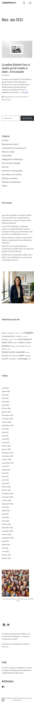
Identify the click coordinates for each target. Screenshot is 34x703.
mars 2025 (5, 442)
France (21, 342)
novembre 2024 (7, 456)
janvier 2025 (6, 449)
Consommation (8, 336)
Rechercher (27, 118)
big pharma (10, 333)
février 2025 (6, 446)
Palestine (28, 352)
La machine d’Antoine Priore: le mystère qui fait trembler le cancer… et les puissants (16, 68)
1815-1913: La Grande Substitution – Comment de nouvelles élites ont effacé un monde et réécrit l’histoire (18, 248)
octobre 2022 (6, 534)
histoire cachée (15, 346)
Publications (18, 673)
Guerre (28, 343)
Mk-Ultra (4, 349)
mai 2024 (5, 477)
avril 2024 (5, 480)
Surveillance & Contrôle (11, 174)
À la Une (5, 140)
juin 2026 (5, 395)
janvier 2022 (6, 558)
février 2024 (6, 487)
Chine (21, 333)
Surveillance (13, 359)
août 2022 (5, 541)
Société (5, 359)
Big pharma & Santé (11, 97)
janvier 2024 (6, 490)
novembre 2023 (7, 497)
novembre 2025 (7, 419)
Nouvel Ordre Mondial (11, 163)
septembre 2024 (8, 463)
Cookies (6, 670)
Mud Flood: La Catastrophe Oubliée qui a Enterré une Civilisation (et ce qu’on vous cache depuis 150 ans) (17, 257)
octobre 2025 (6, 422)
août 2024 (5, 466)
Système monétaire (10, 178)
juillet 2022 (6, 545)
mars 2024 (5, 483)
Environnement (25, 339)
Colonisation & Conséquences (14, 148)
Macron (28, 346)
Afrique (4, 333)
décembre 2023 (7, 494)
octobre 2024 (6, 460)
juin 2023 (5, 514)
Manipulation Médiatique (12, 159)
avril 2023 (5, 517)
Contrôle (18, 336)
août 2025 (5, 429)
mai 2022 (5, 548)
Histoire (6, 346)
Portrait (5, 167)
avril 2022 (5, 551)
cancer (17, 333)
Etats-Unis (7, 342)
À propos (12, 668)
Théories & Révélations (11, 182)
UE (29, 359)
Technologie (22, 359)
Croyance (24, 336)
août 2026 (5, 388)
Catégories (21, 668)
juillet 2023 (6, 511)
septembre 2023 (8, 504)
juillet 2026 (6, 391)
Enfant (15, 339)
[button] (24, 3)
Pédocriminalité (13, 356)
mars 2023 (5, 521)
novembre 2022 (7, 531)
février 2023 (6, 524)
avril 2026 (5, 402)
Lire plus (24, 92)
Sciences (28, 356)
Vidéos (4, 186)
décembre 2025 (7, 415)
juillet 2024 (6, 470)
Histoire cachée (8, 152)
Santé (21, 355)
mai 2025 (5, 436)
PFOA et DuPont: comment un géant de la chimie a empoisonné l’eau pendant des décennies (17, 240)
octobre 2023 (6, 500)
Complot (28, 332)
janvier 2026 (6, 412)
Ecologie (5, 339)
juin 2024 (5, 473)
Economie (10, 339)
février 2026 (6, 408)
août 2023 (5, 507)
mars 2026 (5, 405)
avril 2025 (5, 439)
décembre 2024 (7, 453)
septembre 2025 (8, 425)
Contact (29, 668)
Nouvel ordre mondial (13, 352)
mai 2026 (5, 398)
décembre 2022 (7, 528)
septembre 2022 (8, 538)
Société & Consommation (12, 171)
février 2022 (6, 555)
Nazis (9, 349)
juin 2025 (5, 432)
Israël (22, 346)
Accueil (5, 668)
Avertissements (15, 670)
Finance (15, 343)
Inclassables (7, 156)
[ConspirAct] (9, 3)
